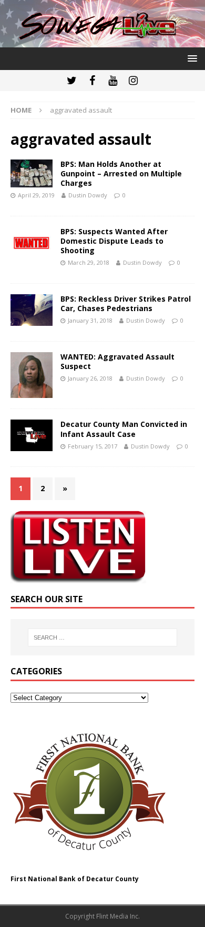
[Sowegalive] (102, 41)
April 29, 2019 (36, 195)
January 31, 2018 (90, 320)
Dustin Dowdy (87, 195)
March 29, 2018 (88, 262)
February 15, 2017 (92, 446)
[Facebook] (92, 80)
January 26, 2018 (90, 378)
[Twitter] (72, 80)
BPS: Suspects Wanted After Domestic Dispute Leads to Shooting (114, 240)
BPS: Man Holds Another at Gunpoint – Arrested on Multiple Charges (121, 173)
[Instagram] (133, 80)
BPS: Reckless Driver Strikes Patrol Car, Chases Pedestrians (125, 303)
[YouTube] (113, 80)
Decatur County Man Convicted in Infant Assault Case (123, 428)
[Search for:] (103, 637)
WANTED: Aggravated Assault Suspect (117, 361)
